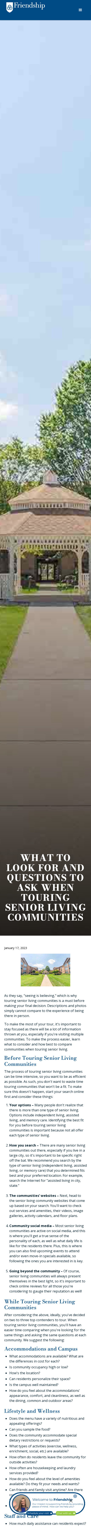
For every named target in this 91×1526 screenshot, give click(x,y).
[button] (80, 10)
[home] (24, 10)
